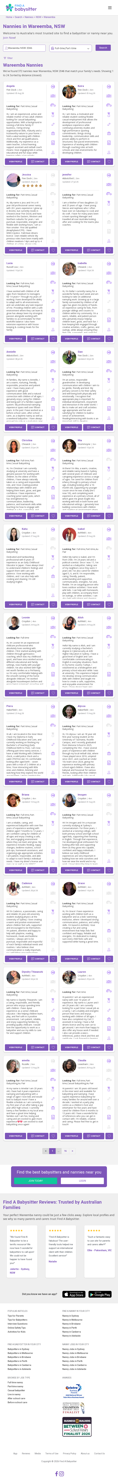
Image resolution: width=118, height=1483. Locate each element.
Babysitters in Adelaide (19, 1369)
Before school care (17, 1402)
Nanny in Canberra (71, 1332)
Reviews (26, 1453)
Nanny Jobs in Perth (72, 1361)
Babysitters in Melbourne (20, 1353)
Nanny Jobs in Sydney (73, 1349)
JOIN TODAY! (35, 1180)
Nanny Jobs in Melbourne (75, 1353)
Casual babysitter (16, 1390)
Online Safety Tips (17, 1328)
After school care (16, 1398)
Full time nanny (15, 1382)
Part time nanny (15, 1386)
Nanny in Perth (69, 1328)
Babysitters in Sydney (18, 1349)
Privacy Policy (69, 1453)
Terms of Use (51, 1453)
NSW (38, 17)
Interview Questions (18, 1324)
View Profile (15, 161)
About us (85, 1453)
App (15, 1453)
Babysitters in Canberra (19, 1365)
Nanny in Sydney (70, 1316)
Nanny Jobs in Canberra (74, 1365)
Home (9, 17)
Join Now (9, 37)
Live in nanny (14, 1394)
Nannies (29, 17)
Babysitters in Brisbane (19, 1357)
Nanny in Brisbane (71, 1324)
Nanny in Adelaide (71, 1336)
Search (18, 17)
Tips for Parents (16, 1316)
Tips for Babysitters (17, 1320)
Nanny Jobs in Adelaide (74, 1369)
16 (65, 1151)
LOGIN (82, 1180)
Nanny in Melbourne (72, 1320)
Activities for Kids (17, 1332)
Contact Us (99, 1453)
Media (38, 1453)
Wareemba (49, 17)
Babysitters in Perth (17, 1361)
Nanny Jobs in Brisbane (74, 1357)
